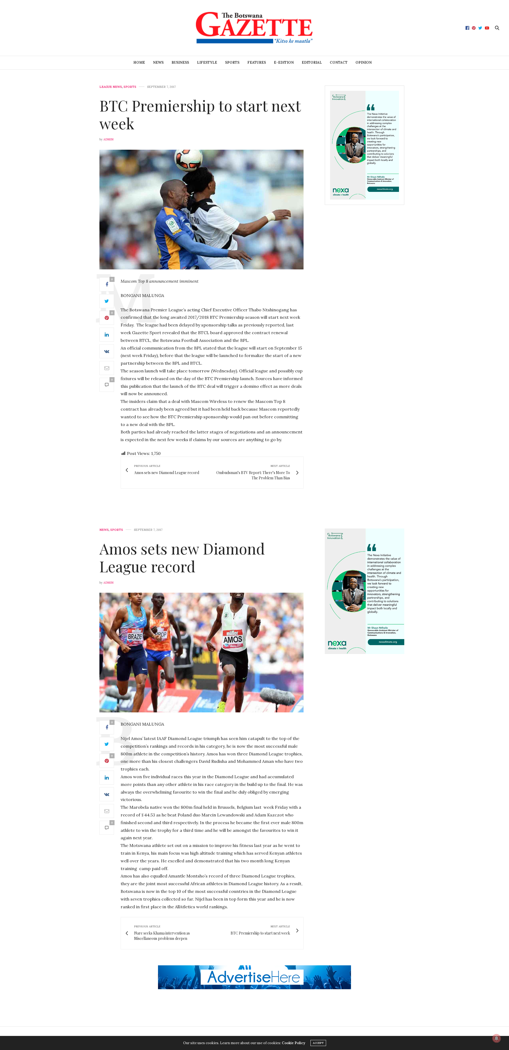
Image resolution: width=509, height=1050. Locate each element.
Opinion (364, 62)
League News (110, 86)
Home (139, 62)
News (158, 62)
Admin (108, 139)
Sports (232, 62)
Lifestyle (207, 62)
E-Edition (284, 62)
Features (256, 62)
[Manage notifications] (496, 1038)
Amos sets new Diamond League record (182, 557)
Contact (339, 62)
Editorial (312, 62)
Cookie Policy (293, 1043)
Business (180, 62)
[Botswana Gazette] (254, 28)
